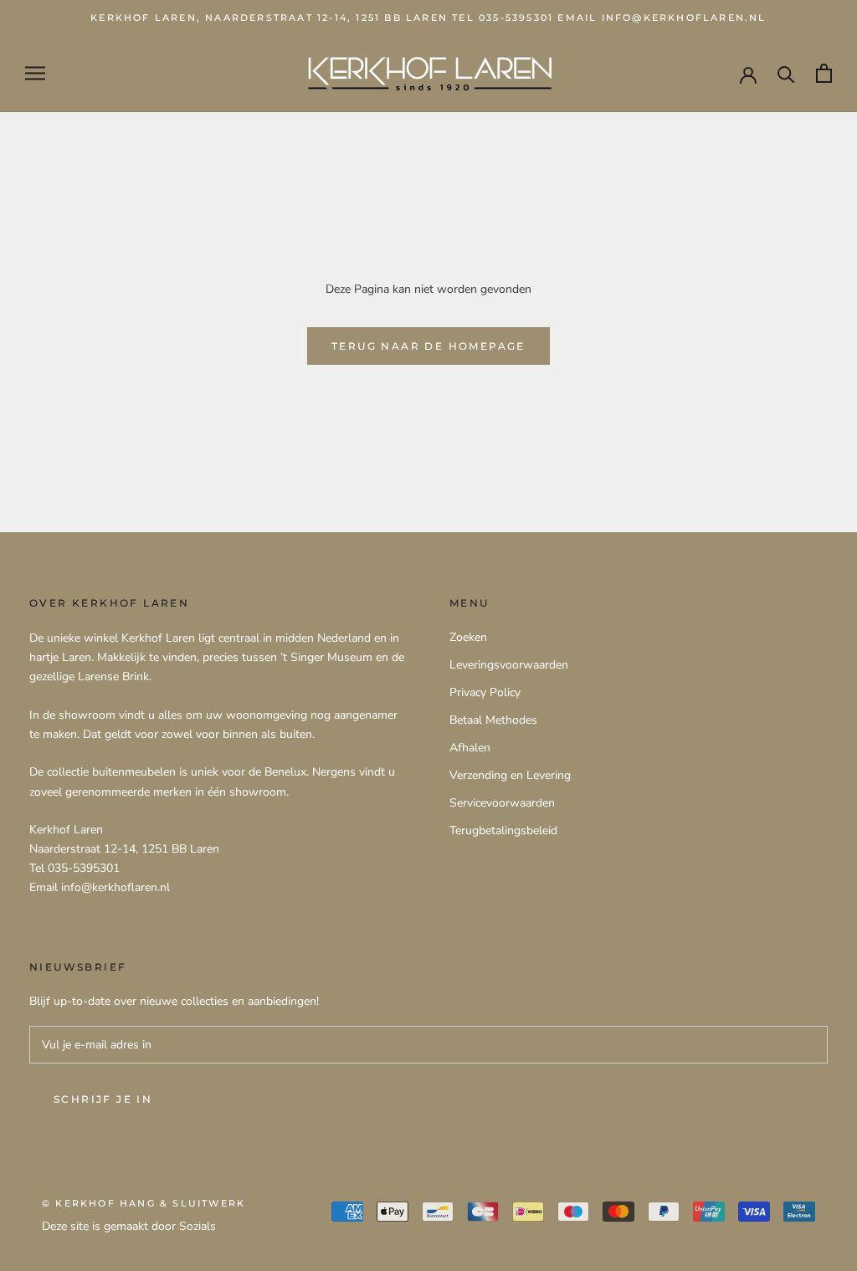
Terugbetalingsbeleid (503, 830)
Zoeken (468, 637)
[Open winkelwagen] (824, 73)
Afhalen (469, 748)
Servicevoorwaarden (502, 803)
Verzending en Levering (510, 775)
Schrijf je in (103, 1099)
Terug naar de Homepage (428, 346)
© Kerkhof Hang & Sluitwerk (143, 1203)
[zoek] (786, 73)
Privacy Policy (485, 692)
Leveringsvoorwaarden (508, 665)
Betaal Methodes (493, 720)
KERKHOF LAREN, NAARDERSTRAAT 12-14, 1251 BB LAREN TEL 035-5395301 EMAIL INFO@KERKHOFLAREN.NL (428, 17)
